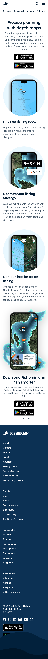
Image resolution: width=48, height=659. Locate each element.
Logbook (7, 558)
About (6, 443)
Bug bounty (8, 509)
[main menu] (43, 3)
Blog (5, 496)
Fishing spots (9, 548)
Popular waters (10, 505)
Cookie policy (10, 514)
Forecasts (7, 539)
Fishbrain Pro (9, 530)
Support (7, 452)
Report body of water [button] (13, 480)
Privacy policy (10, 466)
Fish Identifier (9, 544)
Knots (6, 500)
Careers (7, 447)
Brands (6, 491)
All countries (9, 573)
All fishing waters (11, 592)
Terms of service (11, 471)
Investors (7, 457)
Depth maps (9, 553)
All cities (7, 582)
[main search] (37, 3)
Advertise (8, 461)
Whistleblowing (10, 475)
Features (7, 534)
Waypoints (8, 562)
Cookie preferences (13, 519)
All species (8, 587)
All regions (8, 578)
